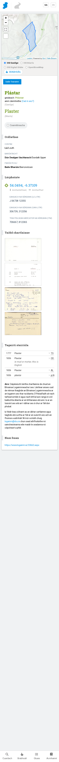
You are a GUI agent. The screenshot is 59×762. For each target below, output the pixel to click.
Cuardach (7, 758)
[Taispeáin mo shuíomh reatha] (5, 36)
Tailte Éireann (52, 58)
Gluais (37, 758)
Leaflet (29, 58)
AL (52, 370)
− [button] (6, 22)
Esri (44, 58)
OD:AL (54, 358)
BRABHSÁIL (15, 72)
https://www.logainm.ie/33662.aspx (22, 445)
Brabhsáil (22, 758)
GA (45, 5)
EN (53, 5)
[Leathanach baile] (5, 6)
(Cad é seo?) (28, 101)
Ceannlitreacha (17, 125)
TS (52, 353)
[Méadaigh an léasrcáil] (5, 29)
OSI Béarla (28, 63)
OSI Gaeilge (12, 63)
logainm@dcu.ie (12, 421)
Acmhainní (51, 758)
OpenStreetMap (35, 67)
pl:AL (53, 375)
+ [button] (6, 18)
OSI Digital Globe (15, 67)
